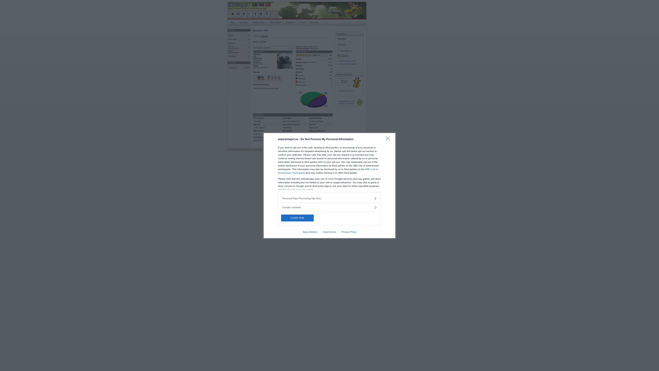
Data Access (329, 232)
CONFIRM (297, 218)
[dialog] (329, 185)
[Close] (389, 139)
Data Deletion (310, 232)
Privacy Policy (349, 232)
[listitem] (329, 198)
